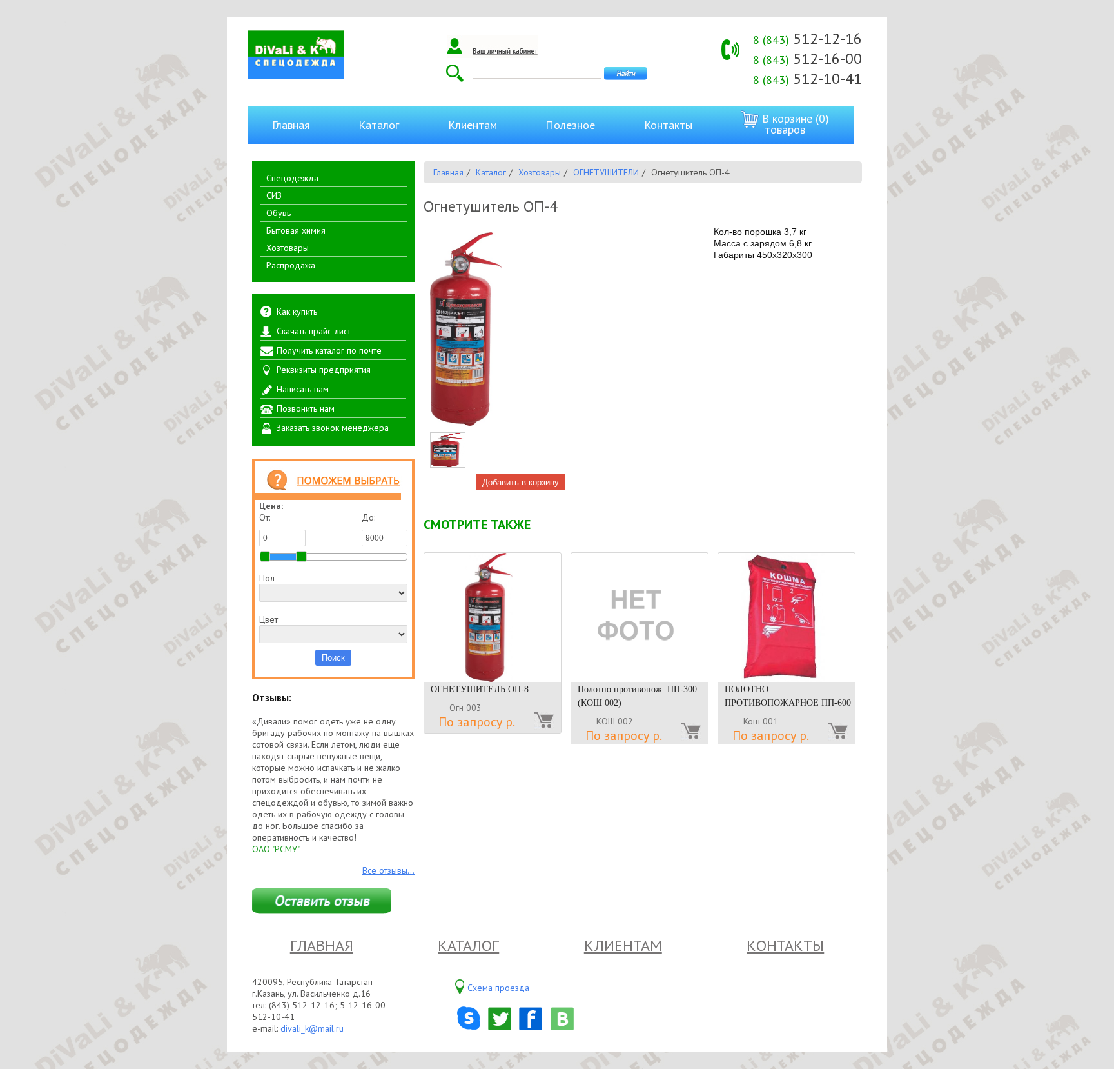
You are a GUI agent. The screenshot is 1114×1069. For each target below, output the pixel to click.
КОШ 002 (614, 721)
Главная (291, 124)
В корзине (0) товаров (794, 124)
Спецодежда (292, 178)
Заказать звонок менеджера (333, 428)
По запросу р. (476, 722)
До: (368, 517)
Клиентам (472, 124)
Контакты (668, 124)
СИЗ (274, 195)
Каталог (378, 124)
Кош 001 (760, 721)
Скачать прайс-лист (314, 331)
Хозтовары (287, 248)
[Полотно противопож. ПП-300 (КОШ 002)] (639, 617)
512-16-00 (807, 58)
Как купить (297, 311)
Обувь (278, 213)
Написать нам (303, 389)
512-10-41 (807, 78)
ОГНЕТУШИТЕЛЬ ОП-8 (480, 689)
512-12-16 (807, 38)
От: (264, 517)
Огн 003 (465, 708)
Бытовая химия (296, 230)
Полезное (570, 124)
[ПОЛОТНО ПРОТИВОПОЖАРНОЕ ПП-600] (786, 617)
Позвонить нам (306, 408)
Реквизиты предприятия (324, 369)
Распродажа (290, 265)
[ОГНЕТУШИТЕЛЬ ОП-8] (492, 617)
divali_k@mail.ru (312, 1028)
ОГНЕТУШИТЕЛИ (606, 172)
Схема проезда (498, 988)
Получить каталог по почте (329, 350)
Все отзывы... (388, 870)
